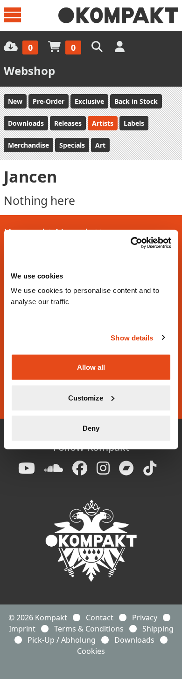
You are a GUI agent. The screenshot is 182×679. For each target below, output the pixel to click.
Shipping (158, 629)
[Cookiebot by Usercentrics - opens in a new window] (131, 243)
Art (100, 145)
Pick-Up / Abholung (62, 640)
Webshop (29, 70)
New (15, 101)
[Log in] (120, 46)
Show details (132, 337)
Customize (85, 397)
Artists (102, 123)
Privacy (144, 617)
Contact (99, 617)
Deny (91, 428)
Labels (134, 123)
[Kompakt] (118, 15)
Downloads (26, 123)
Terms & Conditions (89, 629)
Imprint (22, 629)
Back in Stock (136, 101)
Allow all (91, 367)
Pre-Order (48, 101)
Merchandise (28, 145)
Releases (68, 123)
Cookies (91, 651)
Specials (72, 145)
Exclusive (89, 101)
